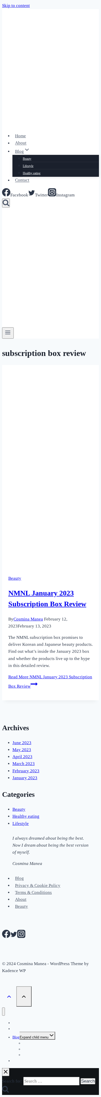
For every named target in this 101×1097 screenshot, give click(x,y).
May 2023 (21, 749)
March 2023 (23, 763)
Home (20, 135)
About (20, 143)
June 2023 (21, 742)
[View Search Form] (6, 203)
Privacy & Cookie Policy (37, 885)
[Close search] (5, 1072)
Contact (22, 180)
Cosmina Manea (28, 619)
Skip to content (16, 5)
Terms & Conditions (33, 892)
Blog (19, 878)
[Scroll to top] (9, 996)
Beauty (27, 159)
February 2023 (25, 770)
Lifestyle (28, 166)
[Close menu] (3, 1011)
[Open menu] (8, 333)
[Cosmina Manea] (34, 124)
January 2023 (24, 777)
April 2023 (22, 756)
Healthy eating (31, 173)
